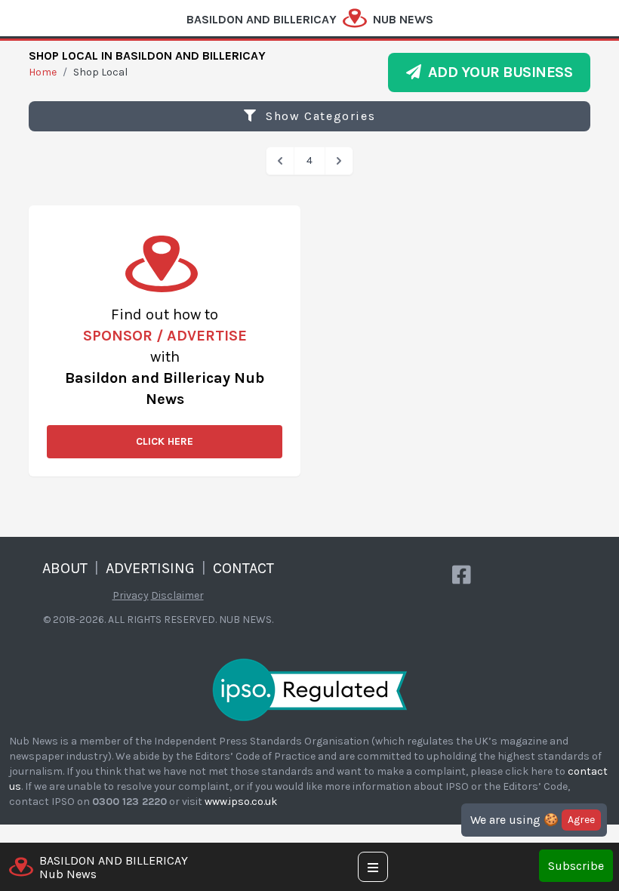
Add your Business (497, 72)
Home (43, 72)
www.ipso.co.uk (241, 801)
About (65, 568)
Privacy (130, 595)
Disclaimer (177, 595)
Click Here (164, 441)
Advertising (150, 568)
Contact (243, 568)
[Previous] (280, 160)
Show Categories (319, 116)
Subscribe (576, 866)
